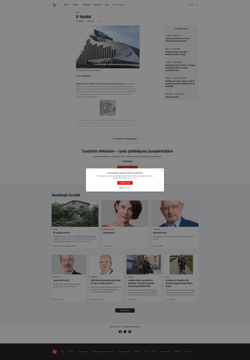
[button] (125, 188)
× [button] (162, 170)
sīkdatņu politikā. (132, 178)
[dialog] (125, 180)
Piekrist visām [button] (125, 183)
